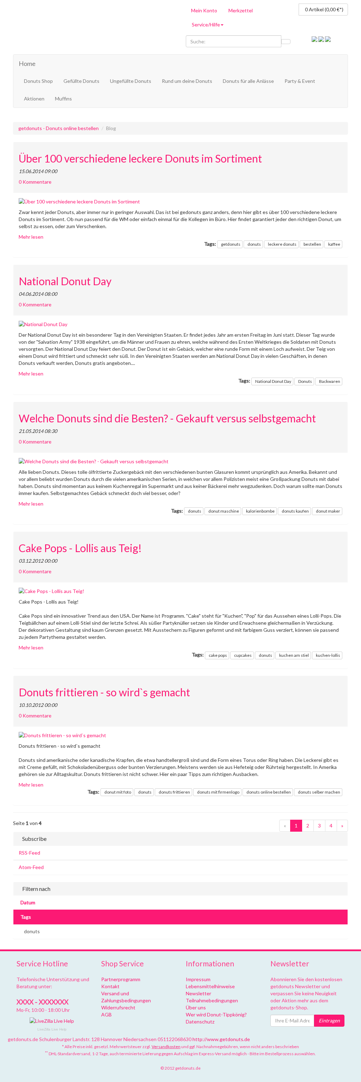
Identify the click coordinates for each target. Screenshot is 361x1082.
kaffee (334, 244)
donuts (254, 244)
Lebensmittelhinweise (210, 986)
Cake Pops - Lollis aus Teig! (80, 548)
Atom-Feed (31, 867)
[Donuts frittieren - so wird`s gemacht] (180, 735)
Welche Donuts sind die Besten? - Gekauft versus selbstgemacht (167, 418)
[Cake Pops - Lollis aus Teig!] (180, 591)
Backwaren (329, 381)
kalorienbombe (260, 511)
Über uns (196, 1007)
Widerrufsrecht (118, 1007)
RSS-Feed (29, 853)
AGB (106, 1014)
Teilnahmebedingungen (212, 1000)
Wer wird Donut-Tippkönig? (216, 1014)
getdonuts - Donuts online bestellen (58, 128)
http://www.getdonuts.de (221, 1039)
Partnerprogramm (120, 979)
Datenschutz (200, 1022)
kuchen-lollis (328, 655)
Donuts (305, 381)
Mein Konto (204, 10)
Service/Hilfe (206, 24)
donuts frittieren (174, 792)
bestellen (312, 244)
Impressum (198, 979)
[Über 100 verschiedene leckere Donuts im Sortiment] (180, 201)
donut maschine (223, 511)
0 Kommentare (35, 182)
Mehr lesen (31, 237)
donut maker (328, 511)
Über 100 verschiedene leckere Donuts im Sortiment (140, 158)
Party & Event (299, 81)
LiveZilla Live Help (52, 1029)
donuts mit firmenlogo (218, 792)
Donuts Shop (38, 81)
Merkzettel (240, 10)
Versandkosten (166, 1046)
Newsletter (198, 993)
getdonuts (230, 244)
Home (27, 63)
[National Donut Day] (180, 324)
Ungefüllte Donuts (130, 81)
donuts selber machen (319, 792)
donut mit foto (117, 792)
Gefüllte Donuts (81, 81)
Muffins (63, 99)
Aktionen (34, 99)
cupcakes (243, 655)
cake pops (218, 655)
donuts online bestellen (268, 792)
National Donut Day (65, 281)
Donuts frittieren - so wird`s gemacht (104, 692)
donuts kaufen (295, 511)
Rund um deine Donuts (187, 81)
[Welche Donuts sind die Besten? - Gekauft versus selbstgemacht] (180, 461)
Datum (27, 902)
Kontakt (110, 986)
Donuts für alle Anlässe (248, 81)
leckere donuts (282, 244)
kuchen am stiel (294, 655)
